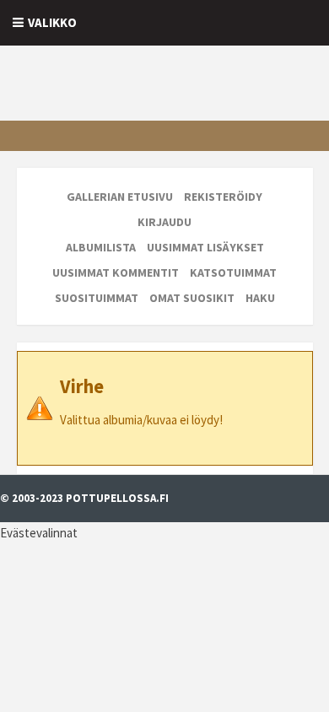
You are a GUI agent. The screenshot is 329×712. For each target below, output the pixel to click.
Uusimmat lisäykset (205, 247)
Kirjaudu (164, 221)
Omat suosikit (192, 297)
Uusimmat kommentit (115, 272)
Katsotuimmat (233, 272)
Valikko (52, 22)
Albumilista (101, 247)
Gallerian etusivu (120, 196)
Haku (260, 297)
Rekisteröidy (223, 196)
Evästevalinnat (39, 533)
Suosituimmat (96, 297)
